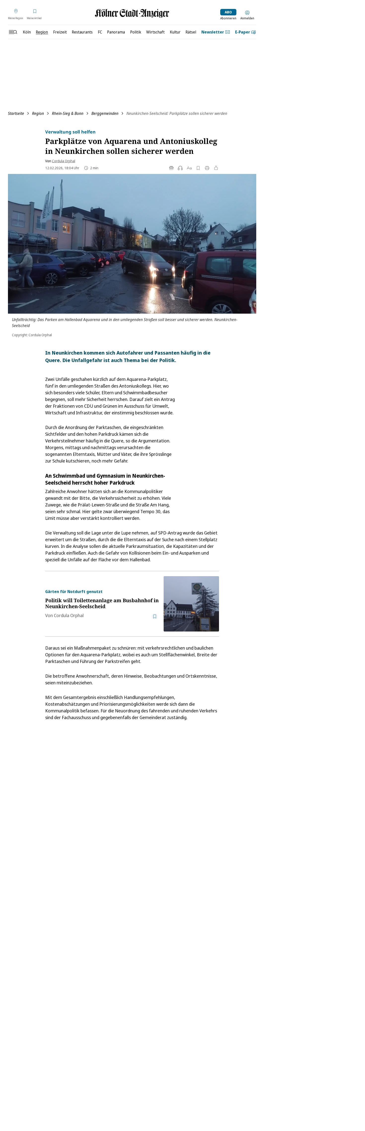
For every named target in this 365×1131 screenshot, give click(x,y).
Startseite (16, 113)
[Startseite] (132, 13)
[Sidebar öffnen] (13, 32)
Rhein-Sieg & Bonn (67, 113)
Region (38, 113)
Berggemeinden (104, 113)
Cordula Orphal (63, 161)
